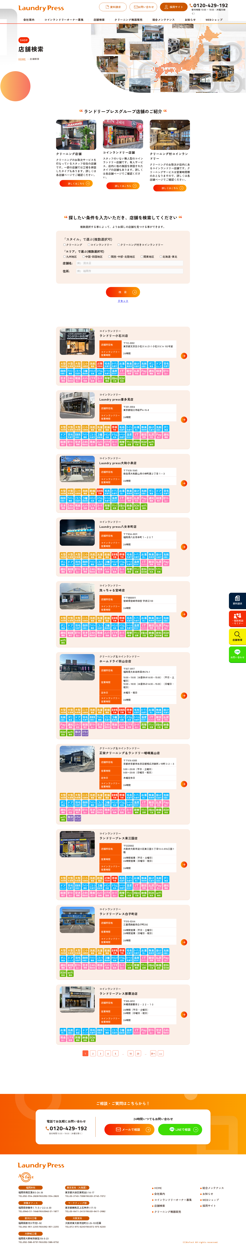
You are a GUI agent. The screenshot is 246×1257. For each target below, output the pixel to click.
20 (138, 1053)
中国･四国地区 (94, 257)
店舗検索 (99, 20)
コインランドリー (101, 245)
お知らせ (190, 20)
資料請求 (115, 7)
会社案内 (159, 1194)
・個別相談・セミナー (237, 622)
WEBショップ (214, 20)
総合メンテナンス (163, 20)
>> (160, 1053)
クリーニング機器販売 (128, 20)
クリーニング (74, 245)
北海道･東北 (169, 257)
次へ (153, 1053)
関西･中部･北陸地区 (123, 257)
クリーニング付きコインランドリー (141, 245)
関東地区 (148, 257)
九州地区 (71, 257)
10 (131, 1053)
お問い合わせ (146, 7)
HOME (22, 59)
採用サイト (176, 7)
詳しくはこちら (76, 183)
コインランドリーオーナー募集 (64, 20)
